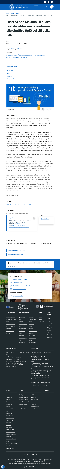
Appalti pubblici (22, 328)
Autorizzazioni (22, 331)
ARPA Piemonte (34, 399)
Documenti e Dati (10, 324)
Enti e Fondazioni (10, 326)
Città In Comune (39, 461)
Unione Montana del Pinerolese (26, 402)
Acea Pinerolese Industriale (25, 409)
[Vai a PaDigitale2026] (45, 306)
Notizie (40, 317)
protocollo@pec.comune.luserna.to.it (18, 361)
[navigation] (3, 7)
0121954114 (18, 224)
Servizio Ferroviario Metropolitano (39, 402)
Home (7, 13)
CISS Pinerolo (34, 395)
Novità (12, 13)
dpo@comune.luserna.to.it (40, 386)
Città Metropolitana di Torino (22, 8)
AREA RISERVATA (30, 467)
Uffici (7, 322)
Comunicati (41, 322)
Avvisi (17, 13)
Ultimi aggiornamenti (11, 443)
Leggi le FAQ (9, 413)
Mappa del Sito (10, 448)
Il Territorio (49, 323)
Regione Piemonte (10, 2)
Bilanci (8, 399)
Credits (8, 441)
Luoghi (48, 321)
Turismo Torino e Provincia (37, 397)
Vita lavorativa (32, 342)
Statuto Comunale (10, 432)
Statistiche (9, 446)
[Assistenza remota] (45, 461)
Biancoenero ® (42, 463)
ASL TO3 (21, 406)
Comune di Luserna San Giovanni (26, 6)
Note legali (9, 436)
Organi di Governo (10, 317)
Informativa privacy (11, 434)
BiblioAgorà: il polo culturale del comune (28, 395)
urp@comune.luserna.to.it (18, 225)
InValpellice (33, 404)
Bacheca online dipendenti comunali (39, 406)
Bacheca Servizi (10, 429)
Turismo (30, 340)
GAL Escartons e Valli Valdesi (26, 404)
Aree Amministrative (11, 319)
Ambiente (21, 322)
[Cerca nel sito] (52, 7)
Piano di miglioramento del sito (10, 409)
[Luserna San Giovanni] (12, 7)
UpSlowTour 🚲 (34, 409)
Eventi (48, 318)
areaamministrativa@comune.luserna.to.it (19, 227)
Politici (8, 333)
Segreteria (12, 218)
